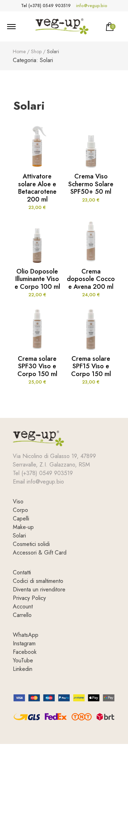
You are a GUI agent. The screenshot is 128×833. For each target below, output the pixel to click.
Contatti (22, 572)
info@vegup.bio (91, 5)
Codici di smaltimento (38, 581)
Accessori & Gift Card (39, 552)
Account (23, 606)
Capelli (21, 518)
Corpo (20, 510)
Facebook (25, 652)
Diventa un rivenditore (39, 589)
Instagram (24, 643)
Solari (19, 535)
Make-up (23, 527)
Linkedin (22, 669)
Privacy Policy (29, 598)
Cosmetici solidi (31, 544)
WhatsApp (25, 635)
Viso (18, 501)
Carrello (22, 615)
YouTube (23, 660)
